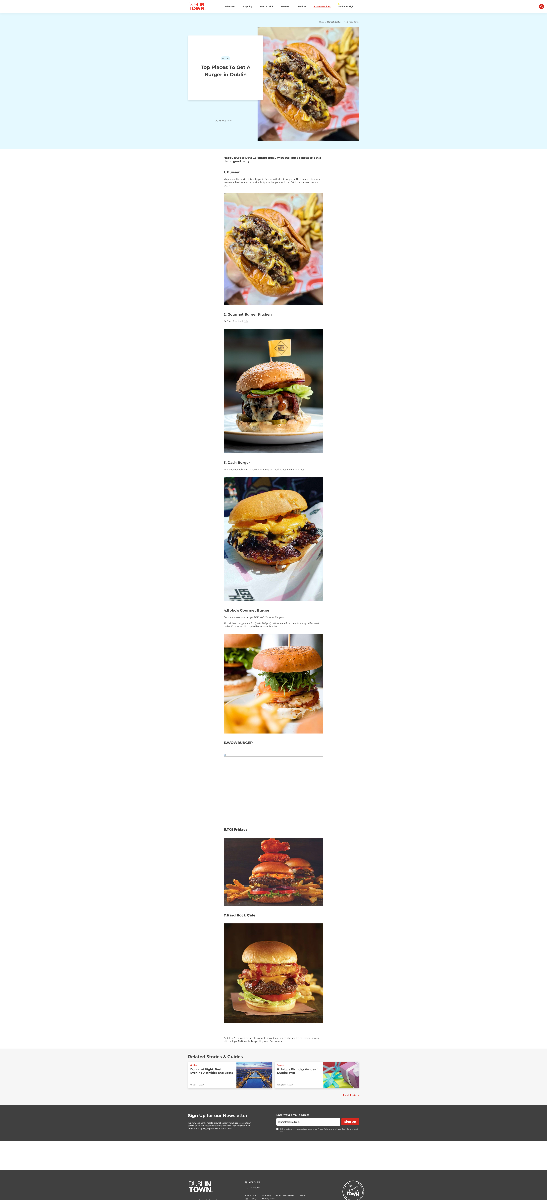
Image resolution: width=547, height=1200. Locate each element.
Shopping (247, 6)
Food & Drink (267, 6)
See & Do (285, 6)
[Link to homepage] (197, 6)
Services (302, 6)
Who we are (254, 1182)
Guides (225, 58)
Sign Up (350, 1121)
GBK (246, 321)
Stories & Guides (322, 6)
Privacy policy (250, 1195)
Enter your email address (292, 1115)
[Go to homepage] (201, 1187)
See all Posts (349, 1095)
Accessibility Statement (285, 1195)
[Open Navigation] (541, 6)
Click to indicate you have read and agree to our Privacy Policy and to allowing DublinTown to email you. (319, 1130)
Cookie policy (266, 1195)
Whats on (230, 6)
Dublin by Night (346, 6)
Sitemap (302, 1195)
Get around (254, 1187)
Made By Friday (268, 1199)
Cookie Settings (251, 1199)
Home (321, 22)
